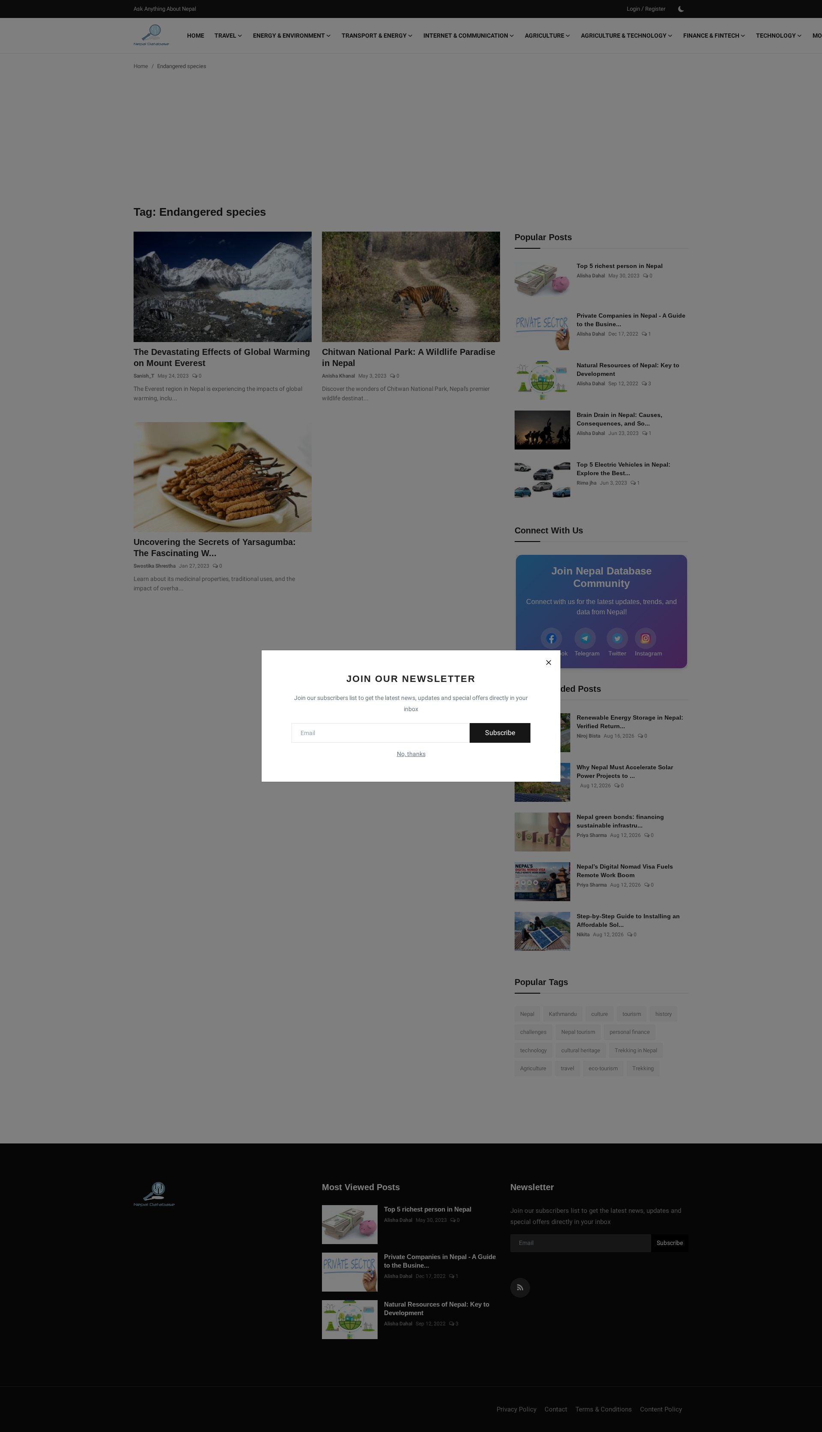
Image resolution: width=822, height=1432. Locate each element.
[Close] (548, 662)
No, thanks (411, 753)
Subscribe (500, 733)
